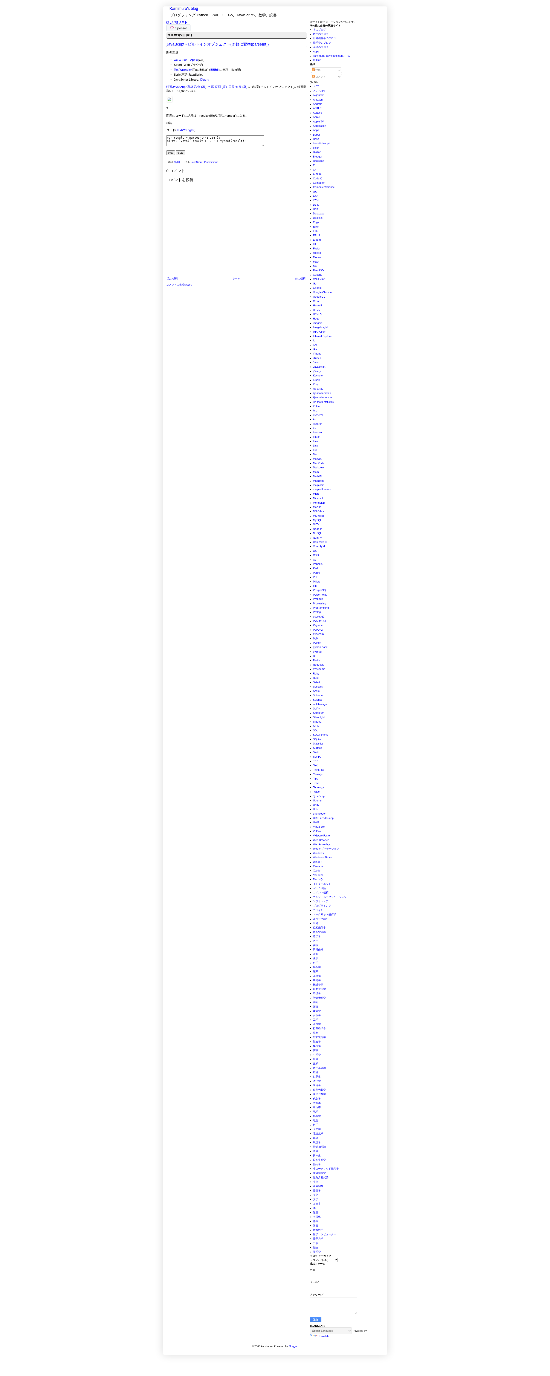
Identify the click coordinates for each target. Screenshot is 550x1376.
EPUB (316, 235)
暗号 (315, 923)
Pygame (318, 625)
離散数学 (318, 1229)
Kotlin (316, 406)
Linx (315, 441)
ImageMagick (321, 327)
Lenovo (317, 432)
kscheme (318, 415)
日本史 (317, 1155)
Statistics (318, 743)
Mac (315, 454)
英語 (315, 945)
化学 (315, 958)
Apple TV (318, 121)
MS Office (318, 511)
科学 (315, 962)
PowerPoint (320, 594)
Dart (315, 209)
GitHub (317, 60)
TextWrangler (183, 69)
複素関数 (318, 1186)
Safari (316, 682)
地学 (315, 1111)
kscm (316, 419)
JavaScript (197, 162)
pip (315, 585)
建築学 (317, 1010)
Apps (316, 51)
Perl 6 (316, 572)
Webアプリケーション (326, 848)
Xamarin (318, 866)
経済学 (317, 993)
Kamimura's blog (184, 8)
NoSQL (317, 533)
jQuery (204, 79)
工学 (315, 1019)
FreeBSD (318, 270)
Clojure (317, 174)
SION (316, 726)
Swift (316, 752)
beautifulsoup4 (321, 143)
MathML (317, 476)
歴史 (315, 1247)
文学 (315, 1199)
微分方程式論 (320, 1177)
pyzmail (317, 651)
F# (314, 244)
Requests (318, 664)
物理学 (317, 1190)
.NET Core (319, 90)
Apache (317, 112)
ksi (314, 428)
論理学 (317, 1251)
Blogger (317, 156)
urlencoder (319, 813)
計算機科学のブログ (324, 38)
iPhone (317, 353)
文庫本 (317, 1203)
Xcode (317, 870)
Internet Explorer (322, 336)
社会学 (317, 1041)
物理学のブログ (322, 42)
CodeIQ (317, 178)
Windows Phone (322, 857)
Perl (315, 568)
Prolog (317, 612)
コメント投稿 (320, 892)
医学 (315, 940)
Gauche (317, 274)
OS (315, 550)
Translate (323, 1336)
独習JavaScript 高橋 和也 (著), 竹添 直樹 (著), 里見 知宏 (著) (207, 87)
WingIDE (318, 862)
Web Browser (321, 840)
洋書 (315, 1225)
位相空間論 (319, 932)
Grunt (316, 301)
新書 (315, 1059)
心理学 (317, 1054)
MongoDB (319, 502)
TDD (315, 761)
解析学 (317, 967)
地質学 (317, 1116)
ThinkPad (318, 769)
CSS (315, 195)
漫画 (315, 1212)
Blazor (317, 152)
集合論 (317, 1045)
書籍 (315, 1050)
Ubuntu (317, 800)
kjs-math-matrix (322, 393)
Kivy (315, 384)
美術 (315, 1181)
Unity (316, 804)
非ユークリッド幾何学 (326, 1168)
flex (315, 266)
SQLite (317, 739)
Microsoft (318, 498)
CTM (316, 200)
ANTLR (317, 108)
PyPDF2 (318, 629)
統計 (315, 1137)
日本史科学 (319, 1159)
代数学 (317, 1098)
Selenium (318, 712)
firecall (317, 252)
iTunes (317, 358)
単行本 (317, 1107)
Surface (317, 747)
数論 (315, 1072)
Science (317, 699)
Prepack (318, 599)
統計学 (317, 1142)
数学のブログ (320, 33)
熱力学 (317, 1164)
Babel (316, 134)
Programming (211, 162)
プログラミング (322, 905)
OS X (316, 555)
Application (319, 125)
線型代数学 (319, 1089)
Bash (316, 139)
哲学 (315, 1124)
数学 (315, 1063)
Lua (315, 450)
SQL (315, 730)
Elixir (316, 226)
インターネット (322, 883)
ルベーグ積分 (320, 918)
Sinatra (317, 721)
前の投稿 (300, 278)
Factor (316, 248)
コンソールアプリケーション (330, 897)
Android (317, 103)
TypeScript (319, 796)
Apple (316, 117)
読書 (315, 1151)
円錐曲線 (318, 949)
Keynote (318, 375)
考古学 (317, 1024)
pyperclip (318, 634)
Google (317, 287)
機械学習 (318, 984)
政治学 (317, 1080)
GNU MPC (319, 279)
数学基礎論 (319, 1067)
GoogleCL (319, 296)
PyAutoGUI (319, 620)
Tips (315, 778)
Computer (319, 182)
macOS (317, 458)
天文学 (317, 1129)
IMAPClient (319, 331)
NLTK (316, 524)
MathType (318, 480)
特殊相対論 (319, 1146)
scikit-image (320, 704)
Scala (316, 691)
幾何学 (317, 980)
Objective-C (320, 542)
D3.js (316, 204)
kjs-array (318, 388)
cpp (315, 191)
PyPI (315, 638)
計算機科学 (319, 997)
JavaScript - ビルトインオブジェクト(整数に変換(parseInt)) (217, 44)
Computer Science (324, 187)
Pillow (316, 581)
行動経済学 (319, 1028)
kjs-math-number (323, 397)
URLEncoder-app (323, 818)
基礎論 (317, 975)
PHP (315, 577)
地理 (315, 1120)
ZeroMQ (317, 879)
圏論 (315, 1006)
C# (314, 169)
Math (316, 472)
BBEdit (214, 69)
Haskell (317, 305)
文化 (315, 1194)
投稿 (318, 70)
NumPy (317, 537)
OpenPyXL (319, 546)
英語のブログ (320, 47)
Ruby (316, 673)
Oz (314, 559)
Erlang (317, 239)
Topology (318, 787)
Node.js (317, 529)
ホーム (236, 278)
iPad (315, 349)
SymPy (317, 756)
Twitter (317, 791)
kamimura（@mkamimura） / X (331, 55)
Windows (318, 853)
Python (317, 642)
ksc (315, 410)
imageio (317, 323)
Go (314, 283)
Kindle (317, 380)
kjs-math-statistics (323, 402)
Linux (316, 437)
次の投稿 (172, 278)
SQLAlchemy (320, 734)
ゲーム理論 (319, 888)
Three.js (317, 774)
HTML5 (317, 314)
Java (316, 362)
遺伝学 (317, 936)
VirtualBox (319, 826)
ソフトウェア (320, 901)
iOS (315, 344)
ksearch (317, 423)
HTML (316, 309)
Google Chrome (322, 292)
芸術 (315, 1002)
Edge (316, 222)
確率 (315, 971)
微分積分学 (319, 1172)
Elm (315, 230)
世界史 (317, 1076)
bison (316, 147)
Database (318, 213)
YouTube (318, 875)
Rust (315, 677)
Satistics (318, 686)
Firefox (317, 257)
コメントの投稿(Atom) (179, 284)
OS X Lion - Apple (186, 59)
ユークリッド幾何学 (324, 914)
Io (314, 340)
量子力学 (318, 1238)
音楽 (315, 954)
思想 (315, 1032)
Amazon (318, 99)
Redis (316, 660)
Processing (319, 603)
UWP (316, 822)
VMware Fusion (322, 835)
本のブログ (319, 29)
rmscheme (319, 669)
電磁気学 (318, 1133)
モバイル (318, 910)
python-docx (320, 647)
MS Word (318, 515)
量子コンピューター (324, 1234)
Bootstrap (318, 160)
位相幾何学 (319, 927)
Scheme (318, 695)
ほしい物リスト (176, 22)
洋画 (315, 1221)
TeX (315, 765)
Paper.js (317, 564)
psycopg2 (318, 616)
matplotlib (318, 485)
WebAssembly (321, 844)
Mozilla (317, 507)
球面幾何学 (319, 989)
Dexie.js (317, 217)
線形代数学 (319, 1094)
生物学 (317, 1085)
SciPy (316, 708)
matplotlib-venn (322, 489)
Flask (316, 261)
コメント (320, 76)
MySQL (317, 520)
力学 (315, 1243)
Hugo (316, 318)
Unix (315, 809)
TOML (316, 783)
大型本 (317, 1102)
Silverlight (319, 717)
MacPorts (318, 463)
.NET (316, 86)
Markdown (319, 467)
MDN (316, 493)
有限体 (317, 1216)
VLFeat (317, 831)
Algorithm (318, 95)
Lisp (315, 445)
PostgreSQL (320, 590)
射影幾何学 (319, 1037)
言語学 (317, 1015)
